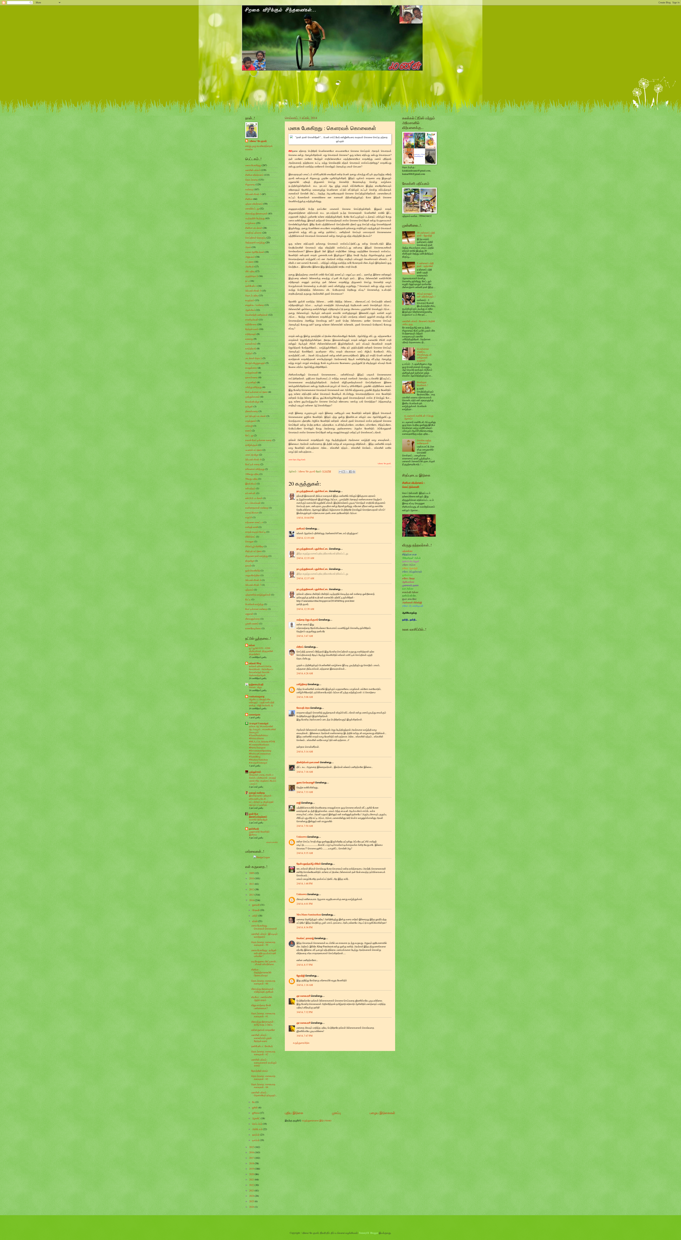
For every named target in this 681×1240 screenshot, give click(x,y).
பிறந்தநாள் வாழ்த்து (255, 242)
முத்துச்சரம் (255, 772)
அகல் (248, 247)
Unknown (302, 836)
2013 (252, 894)
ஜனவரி (256, 904)
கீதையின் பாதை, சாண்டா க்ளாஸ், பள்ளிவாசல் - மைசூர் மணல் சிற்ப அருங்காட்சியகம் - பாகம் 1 (262, 779)
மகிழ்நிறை (302, 684)
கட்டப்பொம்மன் (253, 503)
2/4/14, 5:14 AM (305, 751)
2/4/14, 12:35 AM (305, 558)
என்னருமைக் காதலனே (263, 1029)
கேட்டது (249, 435)
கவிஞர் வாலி (251, 527)
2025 (252, 1201)
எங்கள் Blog (255, 663)
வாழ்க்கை (250, 223)
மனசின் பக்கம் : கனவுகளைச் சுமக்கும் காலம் (264, 1062)
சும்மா (252, 645)
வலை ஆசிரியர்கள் (254, 252)
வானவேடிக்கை (253, 628)
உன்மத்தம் (250, 488)
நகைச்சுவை (251, 377)
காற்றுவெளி (251, 372)
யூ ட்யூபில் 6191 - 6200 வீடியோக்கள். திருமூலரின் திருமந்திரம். (261, 651)
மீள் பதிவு (250, 271)
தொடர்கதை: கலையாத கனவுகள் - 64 (263, 1086)
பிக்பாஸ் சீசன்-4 (253, 459)
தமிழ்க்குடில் (251, 445)
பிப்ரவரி (256, 910)
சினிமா (249, 199)
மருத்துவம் (250, 420)
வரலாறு (249, 339)
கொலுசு (249, 541)
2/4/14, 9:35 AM (305, 853)
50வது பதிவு (251, 478)
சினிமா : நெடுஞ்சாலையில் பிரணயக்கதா (261, 972)
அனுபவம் (250, 256)
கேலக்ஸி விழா (252, 401)
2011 (252, 883)
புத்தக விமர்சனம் (254, 203)
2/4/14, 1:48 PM (304, 883)
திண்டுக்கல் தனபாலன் (308, 762)
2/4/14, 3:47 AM (305, 636)
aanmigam (254, 714)
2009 (252, 873)
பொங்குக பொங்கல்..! (422, 383)
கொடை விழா (255, 687)
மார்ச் (255, 915)
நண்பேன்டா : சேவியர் (262, 1046)
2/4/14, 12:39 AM (305, 609)
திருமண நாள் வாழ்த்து (256, 556)
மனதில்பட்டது (252, 208)
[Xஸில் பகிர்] (347, 472)
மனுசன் (249, 613)
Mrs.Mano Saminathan (309, 914)
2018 (252, 1163)
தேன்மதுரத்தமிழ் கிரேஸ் (309, 863)
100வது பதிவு (252, 474)
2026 (252, 1206)
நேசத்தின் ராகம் (259, 1070)
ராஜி (299, 802)
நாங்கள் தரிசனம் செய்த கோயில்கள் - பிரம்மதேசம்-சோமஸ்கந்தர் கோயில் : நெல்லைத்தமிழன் (261, 671)
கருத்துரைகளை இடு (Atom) (316, 1120)
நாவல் (248, 565)
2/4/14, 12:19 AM (305, 537)
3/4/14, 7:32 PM (304, 1012)
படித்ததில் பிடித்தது (255, 218)
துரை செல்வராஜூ (306, 782)
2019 (252, 1168)
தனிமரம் (301, 528)
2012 (252, 889)
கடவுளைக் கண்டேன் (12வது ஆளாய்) (418, 417)
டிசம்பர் (256, 1140)
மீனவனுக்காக (252, 618)
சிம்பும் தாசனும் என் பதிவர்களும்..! (426, 295)
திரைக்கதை (251, 411)
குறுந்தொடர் (251, 276)
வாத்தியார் (250, 348)
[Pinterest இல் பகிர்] (354, 472)
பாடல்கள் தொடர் (253, 358)
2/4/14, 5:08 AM (305, 697)
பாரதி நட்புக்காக (253, 232)
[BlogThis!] (343, 472)
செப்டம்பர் (257, 1123)
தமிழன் (249, 406)
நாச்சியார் (254, 829)
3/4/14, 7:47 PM (304, 1035)
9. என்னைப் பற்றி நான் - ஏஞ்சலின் (425, 264)
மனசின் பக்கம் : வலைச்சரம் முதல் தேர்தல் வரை (261, 1037)
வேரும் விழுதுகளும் (255, 363)
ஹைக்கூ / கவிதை (254, 305)
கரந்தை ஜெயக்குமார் (307, 619)
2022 (252, 1185)
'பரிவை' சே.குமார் (258, 141)
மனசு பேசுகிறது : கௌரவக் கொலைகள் (264, 927)
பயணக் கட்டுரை (253, 450)
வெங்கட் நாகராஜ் (305, 938)
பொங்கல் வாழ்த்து (254, 604)
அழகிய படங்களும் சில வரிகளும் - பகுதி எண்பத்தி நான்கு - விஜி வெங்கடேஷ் (261, 702)
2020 (252, 1174)
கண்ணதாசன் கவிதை (256, 507)
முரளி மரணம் (252, 623)
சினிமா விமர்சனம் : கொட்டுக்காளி (413, 485)
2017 (252, 1157)
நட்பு (247, 281)
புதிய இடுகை (294, 1113)
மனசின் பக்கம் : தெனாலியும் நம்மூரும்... (264, 1094)
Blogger (374, 1233)
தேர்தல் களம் (252, 329)
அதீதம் (249, 353)
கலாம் (248, 430)
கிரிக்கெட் (250, 536)
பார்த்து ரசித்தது (253, 387)
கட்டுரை (249, 261)
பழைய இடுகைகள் (382, 1113)
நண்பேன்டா (251, 285)
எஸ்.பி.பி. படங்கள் (253, 498)
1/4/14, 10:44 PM (305, 517)
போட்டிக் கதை (252, 464)
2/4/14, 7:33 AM (305, 792)
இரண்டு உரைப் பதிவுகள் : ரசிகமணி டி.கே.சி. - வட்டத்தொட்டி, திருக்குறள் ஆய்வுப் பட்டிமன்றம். (261, 800)
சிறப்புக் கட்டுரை (253, 551)
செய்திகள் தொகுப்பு (255, 237)
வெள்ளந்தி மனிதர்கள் (256, 314)
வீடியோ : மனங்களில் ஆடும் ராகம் (261, 998)
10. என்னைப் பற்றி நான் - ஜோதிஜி (426, 234)
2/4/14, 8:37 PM (304, 964)
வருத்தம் (249, 300)
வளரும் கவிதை (257, 793)
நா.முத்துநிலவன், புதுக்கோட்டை (313, 491)
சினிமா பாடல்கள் (253, 227)
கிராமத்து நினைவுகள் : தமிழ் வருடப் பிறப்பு (263, 1023)
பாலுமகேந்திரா (252, 575)
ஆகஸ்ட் (256, 1118)
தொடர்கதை (251, 179)
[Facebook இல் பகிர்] (350, 472)
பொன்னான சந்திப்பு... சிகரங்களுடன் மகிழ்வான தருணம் (424, 354)
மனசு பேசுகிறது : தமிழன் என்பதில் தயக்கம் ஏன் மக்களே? (263, 953)
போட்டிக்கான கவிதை (256, 609)
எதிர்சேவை (251, 324)
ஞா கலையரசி (304, 996)
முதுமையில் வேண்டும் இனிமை (259, 833)
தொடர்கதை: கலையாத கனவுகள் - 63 (263, 1077)
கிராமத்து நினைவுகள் (256, 213)
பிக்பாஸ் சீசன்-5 (253, 290)
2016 (252, 1152)
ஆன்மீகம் (250, 310)
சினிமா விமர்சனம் (254, 174)
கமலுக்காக (251, 367)
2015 (252, 1147)
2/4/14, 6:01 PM (304, 903)
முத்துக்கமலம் (252, 396)
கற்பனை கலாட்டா (254, 522)
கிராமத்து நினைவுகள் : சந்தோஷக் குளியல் (263, 990)
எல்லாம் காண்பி (272, 842)
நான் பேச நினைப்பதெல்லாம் (258, 815)
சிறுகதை (250, 184)
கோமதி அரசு (303, 708)
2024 (252, 1195)
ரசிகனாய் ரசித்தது (254, 469)
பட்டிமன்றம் (250, 382)
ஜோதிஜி (301, 975)
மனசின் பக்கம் (252, 170)
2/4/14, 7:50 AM (305, 825)
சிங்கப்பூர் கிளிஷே (254, 546)
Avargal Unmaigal (258, 723)
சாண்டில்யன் (251, 319)
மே (254, 1102)
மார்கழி (249, 425)
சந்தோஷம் (250, 334)
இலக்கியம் (250, 483)
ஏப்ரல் (255, 921)
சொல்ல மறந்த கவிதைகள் (424, 442)
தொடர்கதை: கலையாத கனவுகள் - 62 (263, 1053)
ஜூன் (255, 1107)
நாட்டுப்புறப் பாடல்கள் (255, 416)
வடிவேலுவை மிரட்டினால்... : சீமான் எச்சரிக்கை (264, 963)
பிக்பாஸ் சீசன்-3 (253, 194)
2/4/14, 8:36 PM (304, 927)
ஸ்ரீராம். (300, 647)
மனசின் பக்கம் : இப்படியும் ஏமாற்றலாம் (264, 935)
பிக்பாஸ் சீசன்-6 (253, 580)
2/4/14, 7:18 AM (305, 771)
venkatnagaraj (256, 696)
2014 (252, 900)
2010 (252, 878)
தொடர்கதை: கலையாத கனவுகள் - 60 (263, 982)
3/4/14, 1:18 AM (305, 985)
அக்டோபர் (257, 1129)
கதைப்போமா (251, 512)
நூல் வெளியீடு (252, 570)
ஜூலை (256, 1112)
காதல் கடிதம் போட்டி (255, 531)
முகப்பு (336, 1113)
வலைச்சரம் (251, 343)
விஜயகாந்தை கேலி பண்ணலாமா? (261, 1006)
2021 (252, 1179)
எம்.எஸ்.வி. (250, 493)
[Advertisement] (340, 1081)
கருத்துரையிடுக (301, 1042)
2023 (252, 1190)
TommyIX (364, 1233)
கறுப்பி (248, 517)
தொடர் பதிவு (251, 295)
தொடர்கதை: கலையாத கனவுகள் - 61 (263, 1015)
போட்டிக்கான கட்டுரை (256, 392)
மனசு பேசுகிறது (253, 165)
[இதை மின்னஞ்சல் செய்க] (340, 472)
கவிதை (249, 189)
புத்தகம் (249, 589)
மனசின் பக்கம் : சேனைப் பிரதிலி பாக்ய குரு (418, 322)
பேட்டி (248, 599)
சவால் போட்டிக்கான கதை (258, 440)
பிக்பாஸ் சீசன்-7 (253, 584)
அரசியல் (249, 266)
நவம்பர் (256, 1134)
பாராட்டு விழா (252, 454)
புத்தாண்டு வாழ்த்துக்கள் (258, 594)
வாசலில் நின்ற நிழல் (258, 819)
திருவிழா (249, 560)
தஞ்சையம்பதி (256, 684)
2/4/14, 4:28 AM (305, 673)
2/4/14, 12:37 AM (305, 578)
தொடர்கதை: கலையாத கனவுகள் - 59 (263, 943)
